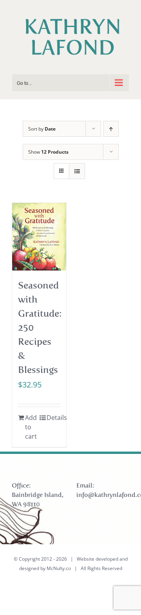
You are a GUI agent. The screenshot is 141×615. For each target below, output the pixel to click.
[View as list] (77, 171)
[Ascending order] (111, 129)
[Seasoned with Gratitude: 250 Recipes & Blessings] (39, 237)
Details (53, 417)
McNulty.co (59, 568)
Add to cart (31, 427)
